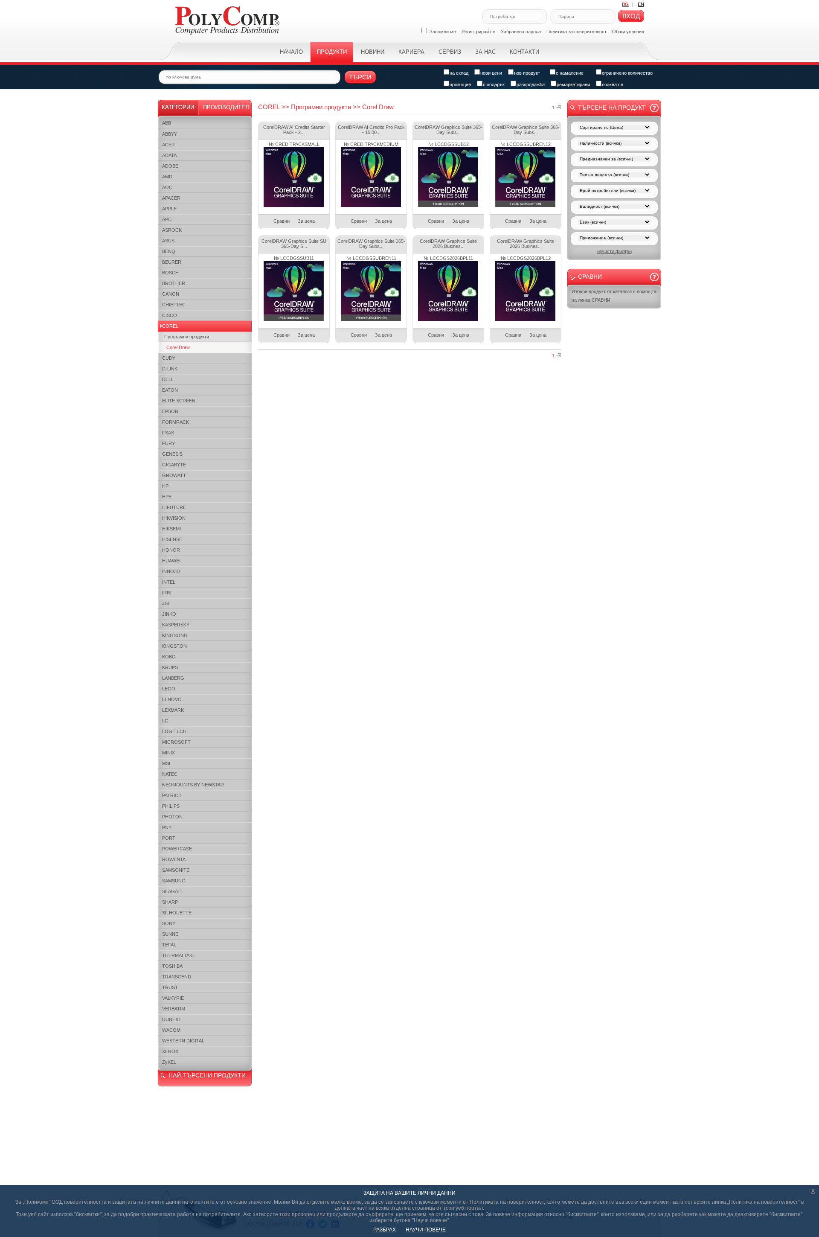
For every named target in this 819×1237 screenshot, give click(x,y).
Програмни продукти (186, 336)
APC (166, 219)
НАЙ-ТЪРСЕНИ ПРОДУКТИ (207, 1075)
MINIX (168, 752)
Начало (291, 52)
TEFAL (169, 944)
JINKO (169, 614)
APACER (171, 198)
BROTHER (173, 283)
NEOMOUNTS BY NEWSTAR (193, 784)
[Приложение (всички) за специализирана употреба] (614, 239)
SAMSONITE (175, 870)
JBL (166, 603)
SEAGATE (172, 891)
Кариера (411, 52)
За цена (306, 221)
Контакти (524, 52)
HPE (166, 496)
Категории (178, 107)
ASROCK (172, 230)
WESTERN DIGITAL (183, 1040)
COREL (170, 326)
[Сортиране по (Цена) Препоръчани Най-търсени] (614, 128)
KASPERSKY (175, 624)
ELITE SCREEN (178, 400)
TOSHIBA (172, 966)
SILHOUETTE (177, 912)
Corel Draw (178, 347)
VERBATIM (173, 1008)
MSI (166, 763)
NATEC (169, 774)
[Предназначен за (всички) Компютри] (614, 160)
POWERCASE (177, 848)
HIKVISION (174, 518)
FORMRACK (175, 422)
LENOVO (172, 699)
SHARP (170, 902)
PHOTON (172, 816)
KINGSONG (175, 635)
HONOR (171, 550)
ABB (166, 122)
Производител (226, 107)
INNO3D (171, 571)
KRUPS (170, 667)
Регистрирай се (478, 31)
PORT (168, 838)
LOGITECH (174, 731)
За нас (485, 52)
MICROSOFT (176, 742)
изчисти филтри (614, 251)
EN (641, 4)
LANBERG (173, 678)
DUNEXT (171, 1019)
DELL (168, 379)
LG (165, 720)
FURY (168, 443)
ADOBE (170, 166)
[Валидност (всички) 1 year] (614, 207)
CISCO (169, 315)
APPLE (169, 208)
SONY (168, 923)
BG (625, 4)
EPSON (170, 411)
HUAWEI (171, 560)
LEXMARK (173, 710)
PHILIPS (171, 806)
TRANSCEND (176, 976)
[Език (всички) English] (614, 223)
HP (165, 486)
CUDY (168, 358)
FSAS (168, 432)
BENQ (168, 251)
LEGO (168, 688)
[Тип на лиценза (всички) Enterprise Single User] (614, 175)
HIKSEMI (171, 528)
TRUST (170, 987)
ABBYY (169, 134)
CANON (170, 294)
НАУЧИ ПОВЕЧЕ (426, 1230)
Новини (372, 52)
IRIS (166, 592)
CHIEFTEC (174, 304)
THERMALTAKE (178, 955)
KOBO (169, 656)
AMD (167, 176)
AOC (167, 187)
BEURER (171, 262)
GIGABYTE (174, 464)
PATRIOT (172, 795)
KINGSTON (174, 646)
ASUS (168, 240)
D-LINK (169, 368)
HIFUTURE (174, 507)
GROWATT (174, 475)
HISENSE (172, 539)
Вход (631, 16)
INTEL (168, 582)
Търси (360, 77)
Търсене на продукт (612, 107)
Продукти (332, 52)
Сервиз (450, 52)
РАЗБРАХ (384, 1230)
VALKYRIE (173, 998)
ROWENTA (174, 859)
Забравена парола (521, 31)
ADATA (169, 155)
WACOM (171, 1030)
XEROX (170, 1051)
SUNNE (170, 934)
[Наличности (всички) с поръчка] (614, 144)
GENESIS (172, 454)
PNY (166, 827)
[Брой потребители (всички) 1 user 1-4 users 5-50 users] (614, 191)
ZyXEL (169, 1062)
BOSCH (170, 272)
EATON (170, 390)
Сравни (281, 221)
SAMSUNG (174, 880)
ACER (168, 144)
